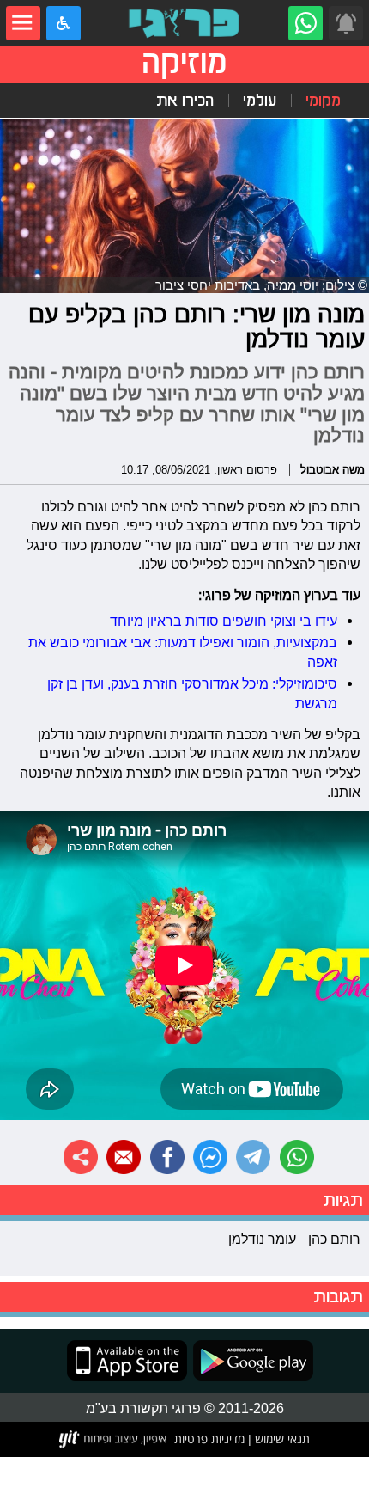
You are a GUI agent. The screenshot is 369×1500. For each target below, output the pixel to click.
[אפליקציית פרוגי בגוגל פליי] (250, 1360)
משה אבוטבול (332, 469)
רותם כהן (334, 1238)
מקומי (323, 100)
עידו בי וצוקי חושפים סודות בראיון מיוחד (223, 620)
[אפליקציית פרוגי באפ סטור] (127, 1360)
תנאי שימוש (280, 1438)
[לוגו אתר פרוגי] (184, 23)
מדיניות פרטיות (209, 1438)
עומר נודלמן (262, 1238)
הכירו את (185, 100)
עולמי (259, 100)
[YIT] (113, 1439)
